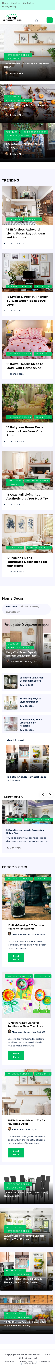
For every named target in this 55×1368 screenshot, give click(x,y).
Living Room (14, 219)
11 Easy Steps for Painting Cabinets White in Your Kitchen (24, 1237)
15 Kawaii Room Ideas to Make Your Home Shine (24, 366)
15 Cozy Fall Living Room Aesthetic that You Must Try (27, 496)
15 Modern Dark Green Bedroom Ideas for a (32, 679)
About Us (15, 3)
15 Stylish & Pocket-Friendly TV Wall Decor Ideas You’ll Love (27, 300)
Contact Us (28, 3)
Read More (16, 958)
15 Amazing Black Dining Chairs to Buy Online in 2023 (26, 1194)
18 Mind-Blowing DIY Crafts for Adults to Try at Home (26, 927)
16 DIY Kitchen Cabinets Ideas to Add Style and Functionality (25, 1324)
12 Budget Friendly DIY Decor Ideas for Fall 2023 (26, 107)
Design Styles (33, 219)
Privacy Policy (9, 6)
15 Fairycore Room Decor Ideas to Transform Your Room (25, 431)
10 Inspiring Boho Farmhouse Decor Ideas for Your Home (26, 561)
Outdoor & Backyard (18, 136)
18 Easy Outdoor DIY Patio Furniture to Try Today (26, 146)
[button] (50, 20)
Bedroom (13, 644)
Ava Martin (16, 661)
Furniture (11, 132)
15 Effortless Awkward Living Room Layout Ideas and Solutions (26, 233)
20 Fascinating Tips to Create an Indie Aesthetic (31, 722)
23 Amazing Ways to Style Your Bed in (30, 700)
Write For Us (30, 1364)
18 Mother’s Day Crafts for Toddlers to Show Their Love (25, 1025)
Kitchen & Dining (15, 1188)
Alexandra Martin (21, 934)
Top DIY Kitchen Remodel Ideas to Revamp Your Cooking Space (23, 1281)
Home (5, 3)
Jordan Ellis (17, 73)
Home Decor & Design (18, 55)
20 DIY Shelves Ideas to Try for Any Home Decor (26, 65)
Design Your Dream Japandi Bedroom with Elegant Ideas (21, 654)
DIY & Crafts (13, 58)
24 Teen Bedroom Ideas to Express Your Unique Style (25, 831)
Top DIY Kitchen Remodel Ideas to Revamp (26, 778)
